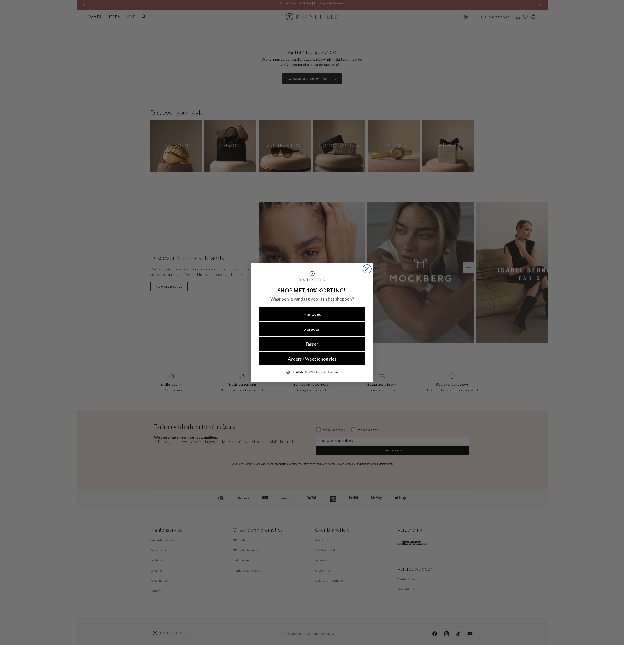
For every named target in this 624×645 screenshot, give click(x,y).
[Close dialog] (367, 269)
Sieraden (312, 329)
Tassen (312, 344)
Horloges (312, 314)
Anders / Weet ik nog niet (312, 359)
